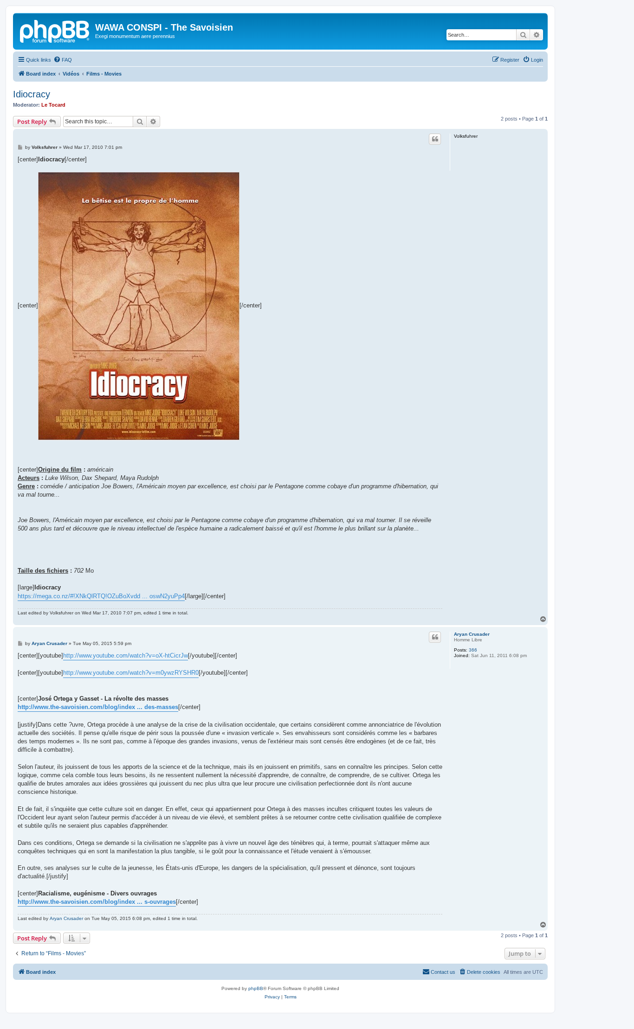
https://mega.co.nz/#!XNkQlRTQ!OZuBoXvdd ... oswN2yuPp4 (101, 596)
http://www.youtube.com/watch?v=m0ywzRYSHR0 (131, 672)
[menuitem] (62, 59)
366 (473, 649)
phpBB (255, 988)
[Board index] (55, 30)
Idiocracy (31, 94)
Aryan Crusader (472, 634)
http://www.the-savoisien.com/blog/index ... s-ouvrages (97, 901)
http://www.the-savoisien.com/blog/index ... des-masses (98, 706)
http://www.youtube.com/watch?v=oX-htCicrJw (125, 655)
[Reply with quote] (435, 139)
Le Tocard (53, 105)
